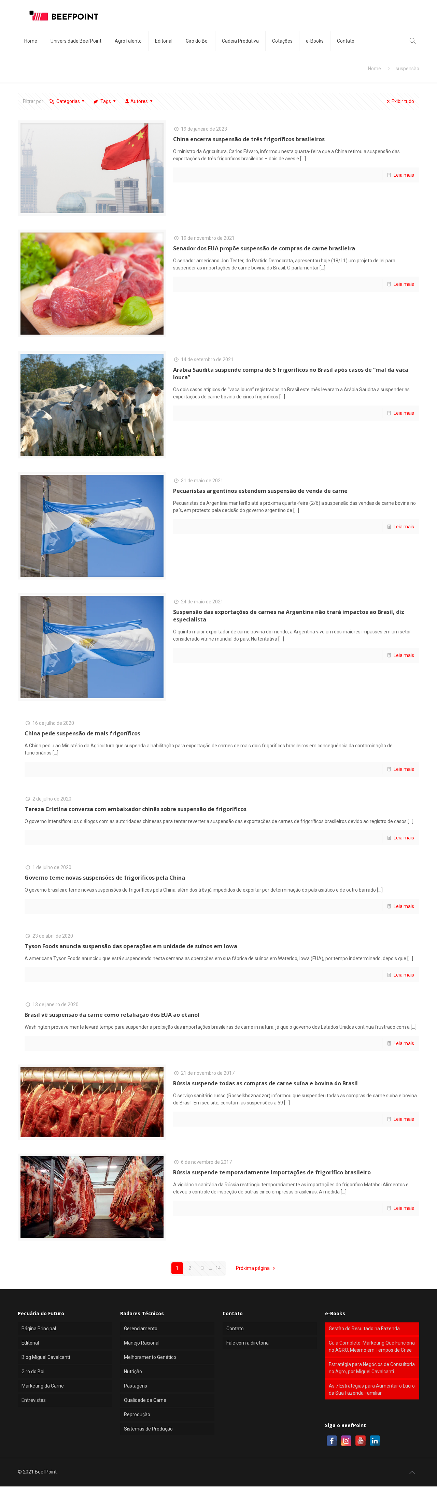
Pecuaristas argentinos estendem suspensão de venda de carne (260, 491)
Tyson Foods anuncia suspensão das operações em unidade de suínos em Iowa (131, 946)
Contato (235, 1328)
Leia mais (404, 175)
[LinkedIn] (374, 1440)
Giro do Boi (33, 1371)
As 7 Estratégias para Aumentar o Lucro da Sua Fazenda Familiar (372, 1389)
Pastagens (135, 1386)
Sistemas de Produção (148, 1429)
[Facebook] (331, 1440)
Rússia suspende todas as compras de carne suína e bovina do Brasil (265, 1083)
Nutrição (133, 1371)
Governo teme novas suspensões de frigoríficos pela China (105, 877)
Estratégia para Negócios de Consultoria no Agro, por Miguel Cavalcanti (372, 1368)
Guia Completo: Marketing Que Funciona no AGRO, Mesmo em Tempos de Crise (372, 1346)
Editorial (30, 1343)
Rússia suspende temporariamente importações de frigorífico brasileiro (272, 1172)
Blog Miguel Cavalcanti (46, 1357)
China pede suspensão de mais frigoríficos (82, 733)
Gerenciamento (140, 1328)
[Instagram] (346, 1440)
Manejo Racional (141, 1343)
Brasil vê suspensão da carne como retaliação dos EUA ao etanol (112, 1014)
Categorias (68, 101)
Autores (139, 101)
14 (218, 1268)
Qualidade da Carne (145, 1400)
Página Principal (39, 1328)
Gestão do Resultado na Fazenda (364, 1328)
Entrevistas (34, 1400)
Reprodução (137, 1414)
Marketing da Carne (43, 1386)
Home (374, 68)
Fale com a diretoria (247, 1343)
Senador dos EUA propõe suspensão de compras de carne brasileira (264, 248)
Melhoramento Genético (150, 1357)
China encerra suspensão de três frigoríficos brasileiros (249, 139)
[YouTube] (360, 1440)
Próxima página (253, 1268)
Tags (105, 101)
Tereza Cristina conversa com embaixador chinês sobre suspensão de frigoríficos (135, 809)
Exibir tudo (403, 101)
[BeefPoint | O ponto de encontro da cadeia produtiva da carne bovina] (63, 15)
